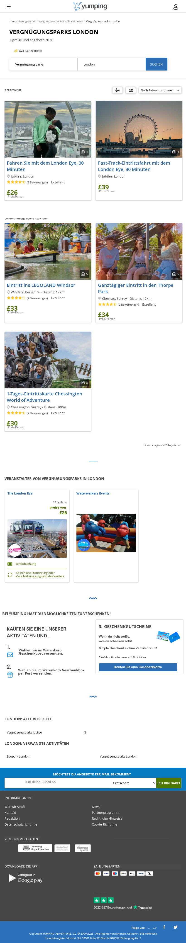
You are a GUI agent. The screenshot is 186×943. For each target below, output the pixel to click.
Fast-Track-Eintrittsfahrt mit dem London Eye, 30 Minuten (134, 166)
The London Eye (19, 493)
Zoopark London (18, 756)
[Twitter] (175, 928)
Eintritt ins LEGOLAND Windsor (41, 285)
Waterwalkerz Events (93, 493)
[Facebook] (164, 928)
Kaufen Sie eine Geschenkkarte (138, 667)
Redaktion (12, 818)
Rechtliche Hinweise (107, 818)
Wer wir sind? (15, 806)
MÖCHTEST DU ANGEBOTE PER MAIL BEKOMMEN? (92, 774)
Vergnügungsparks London (118, 756)
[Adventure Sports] (90, 6)
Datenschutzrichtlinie (21, 824)
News (96, 806)
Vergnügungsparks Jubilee (24, 732)
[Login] (176, 7)
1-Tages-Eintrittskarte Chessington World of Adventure (44, 397)
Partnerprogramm (105, 812)
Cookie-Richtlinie (104, 824)
